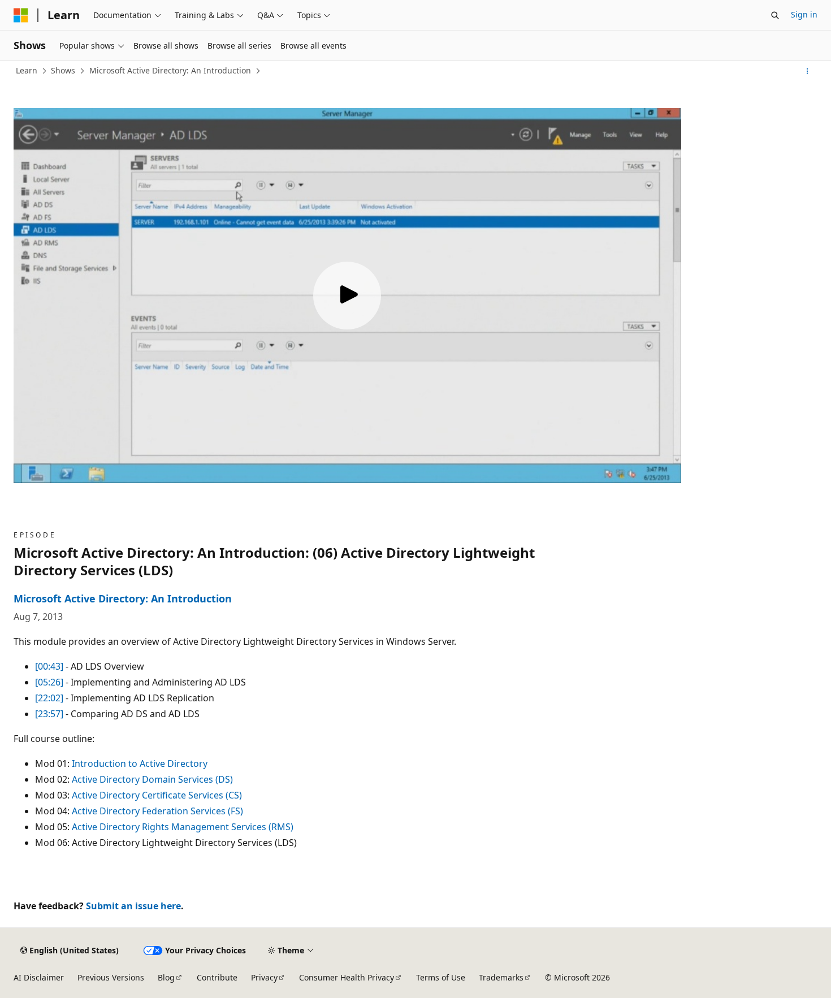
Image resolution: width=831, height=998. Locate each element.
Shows (63, 70)
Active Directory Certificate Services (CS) (157, 795)
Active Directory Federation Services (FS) (157, 811)
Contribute (217, 977)
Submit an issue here (133, 906)
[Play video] (347, 295)
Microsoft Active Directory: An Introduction (170, 70)
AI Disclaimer (39, 977)
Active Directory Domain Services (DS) (152, 779)
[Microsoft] (21, 15)
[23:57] (49, 714)
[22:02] (49, 698)
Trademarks (501, 977)
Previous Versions (110, 977)
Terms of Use (440, 977)
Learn (26, 70)
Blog (166, 977)
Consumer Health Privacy (346, 977)
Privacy (264, 977)
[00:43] (49, 666)
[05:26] (49, 682)
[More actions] (807, 71)
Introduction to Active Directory (139, 763)
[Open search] (775, 15)
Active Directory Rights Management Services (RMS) (182, 827)
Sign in (804, 14)
